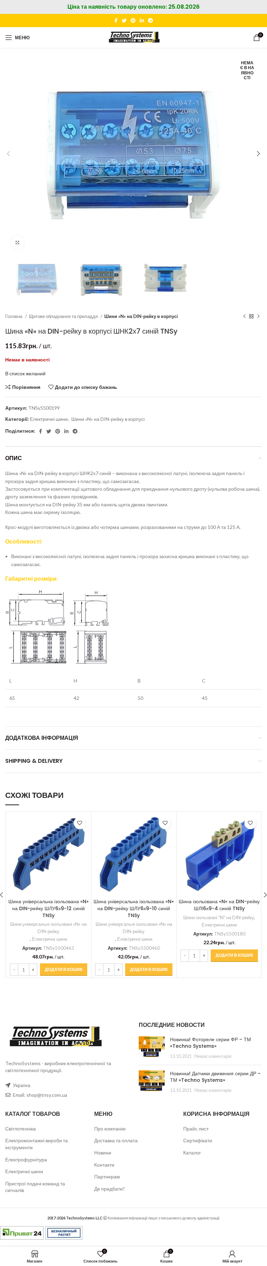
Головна (14, 316)
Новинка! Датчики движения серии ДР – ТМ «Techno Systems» (215, 1077)
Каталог (192, 1152)
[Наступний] (258, 316)
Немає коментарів (213, 1056)
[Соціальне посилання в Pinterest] (133, 20)
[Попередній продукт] (244, 316)
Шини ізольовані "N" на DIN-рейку (218, 917)
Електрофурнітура (26, 1159)
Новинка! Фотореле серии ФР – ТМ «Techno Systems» (210, 1043)
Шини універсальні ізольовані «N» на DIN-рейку (48, 927)
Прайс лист (196, 1129)
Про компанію (110, 1129)
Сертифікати (197, 1140)
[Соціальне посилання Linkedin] (142, 20)
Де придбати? (109, 1189)
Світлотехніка (20, 1129)
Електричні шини (49, 419)
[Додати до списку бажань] (80, 823)
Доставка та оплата (116, 1140)
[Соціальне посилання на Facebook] (116, 20)
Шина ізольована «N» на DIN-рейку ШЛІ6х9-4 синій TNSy (219, 905)
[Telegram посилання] (150, 20)
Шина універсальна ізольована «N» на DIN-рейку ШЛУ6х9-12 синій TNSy (48, 908)
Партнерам (107, 1176)
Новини (102, 1152)
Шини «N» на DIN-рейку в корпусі (141, 316)
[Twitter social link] (124, 20)
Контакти (104, 1165)
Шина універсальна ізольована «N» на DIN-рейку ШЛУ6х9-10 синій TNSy (134, 908)
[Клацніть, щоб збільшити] (17, 243)
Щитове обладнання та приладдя (64, 316)
